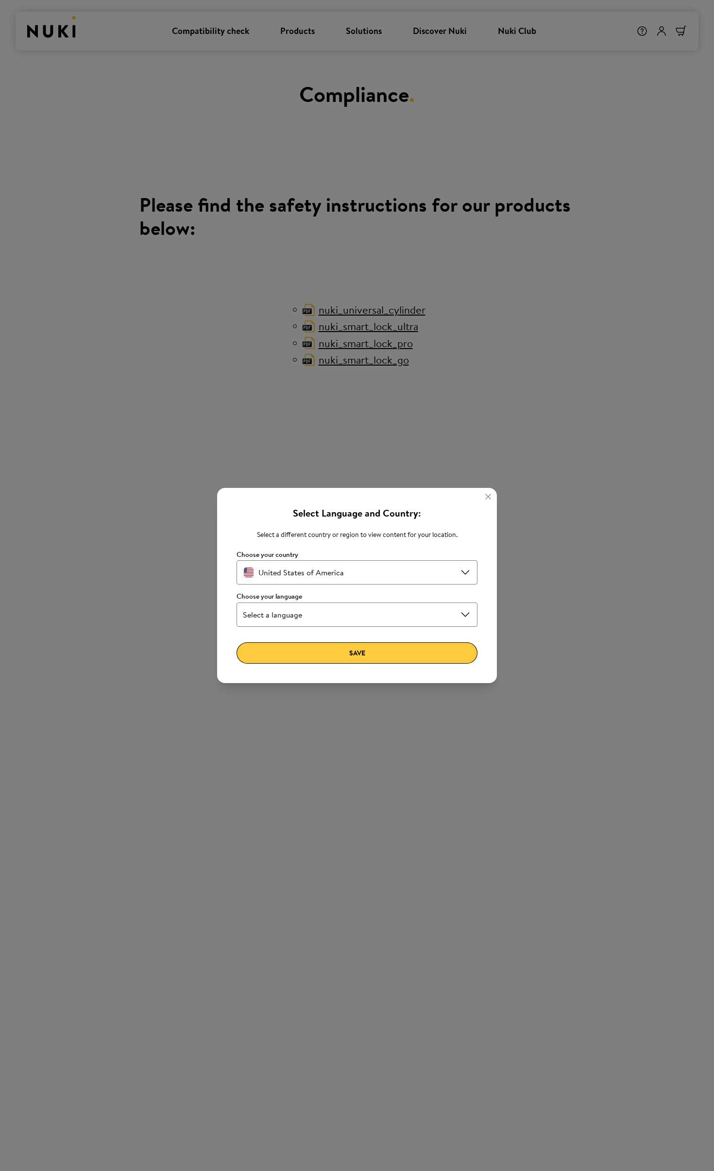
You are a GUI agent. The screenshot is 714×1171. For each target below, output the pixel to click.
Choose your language (269, 596)
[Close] (488, 496)
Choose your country (267, 555)
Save (357, 653)
